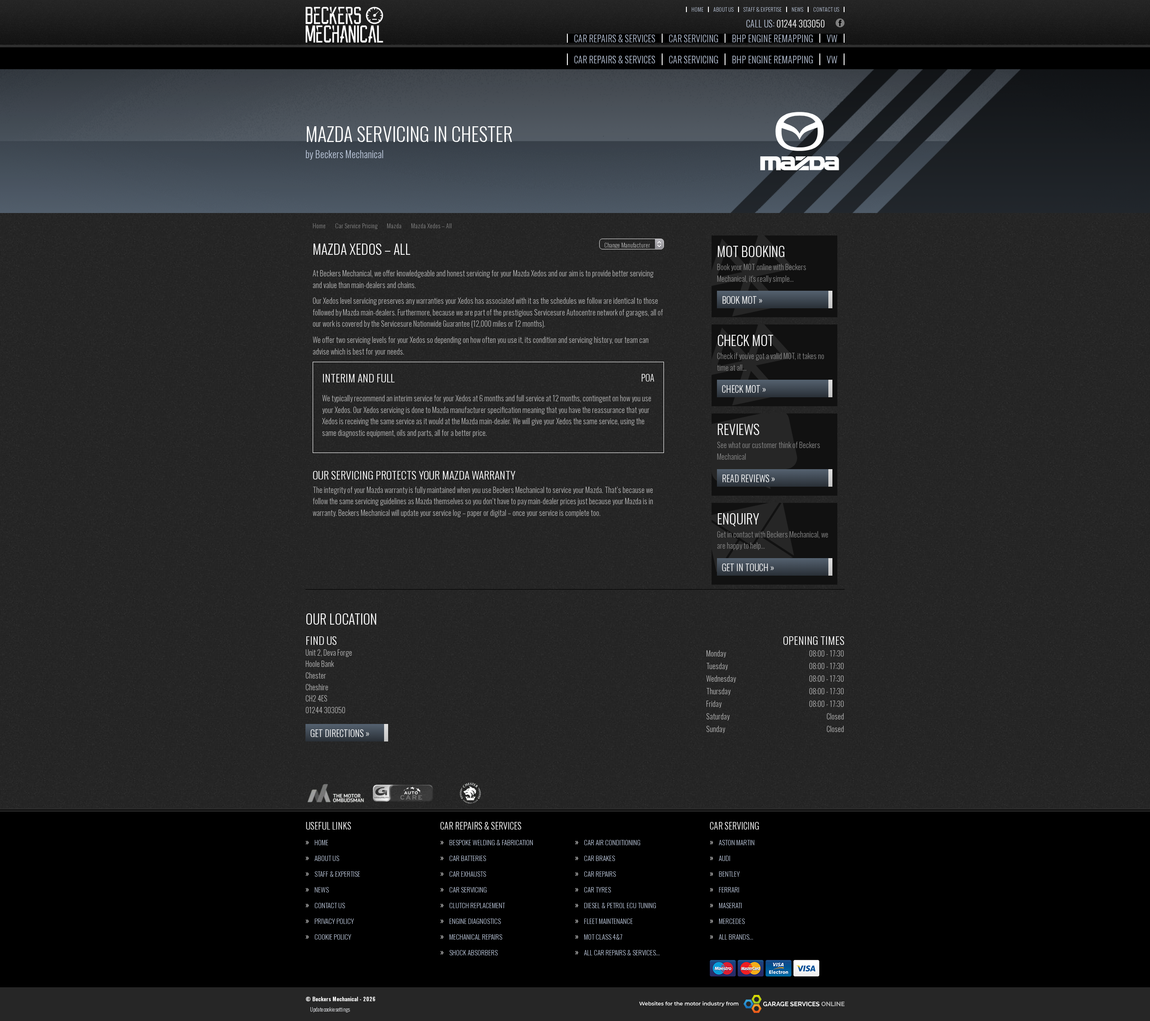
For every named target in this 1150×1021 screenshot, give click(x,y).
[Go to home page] (344, 25)
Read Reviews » (748, 478)
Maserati (730, 905)
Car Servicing (693, 38)
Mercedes (732, 921)
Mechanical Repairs (475, 936)
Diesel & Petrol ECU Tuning (620, 905)
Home (697, 9)
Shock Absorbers (473, 952)
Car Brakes (599, 858)
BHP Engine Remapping (772, 38)
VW (832, 38)
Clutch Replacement (477, 905)
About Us (723, 9)
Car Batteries (467, 858)
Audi (724, 858)
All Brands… (736, 936)
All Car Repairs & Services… (622, 952)
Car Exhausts (467, 873)
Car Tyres (597, 889)
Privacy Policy (334, 921)
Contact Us (826, 9)
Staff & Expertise (762, 9)
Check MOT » (744, 388)
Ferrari (729, 889)
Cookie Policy (332, 936)
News (797, 9)
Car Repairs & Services (614, 38)
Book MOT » (742, 299)
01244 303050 (785, 23)
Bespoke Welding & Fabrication (491, 842)
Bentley (729, 873)
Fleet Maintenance (608, 921)
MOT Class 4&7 (603, 936)
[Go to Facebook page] (840, 22)
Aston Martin (737, 842)
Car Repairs (600, 873)
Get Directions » (340, 733)
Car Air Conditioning (612, 842)
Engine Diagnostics (475, 921)
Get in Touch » (748, 567)
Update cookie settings (330, 1009)
